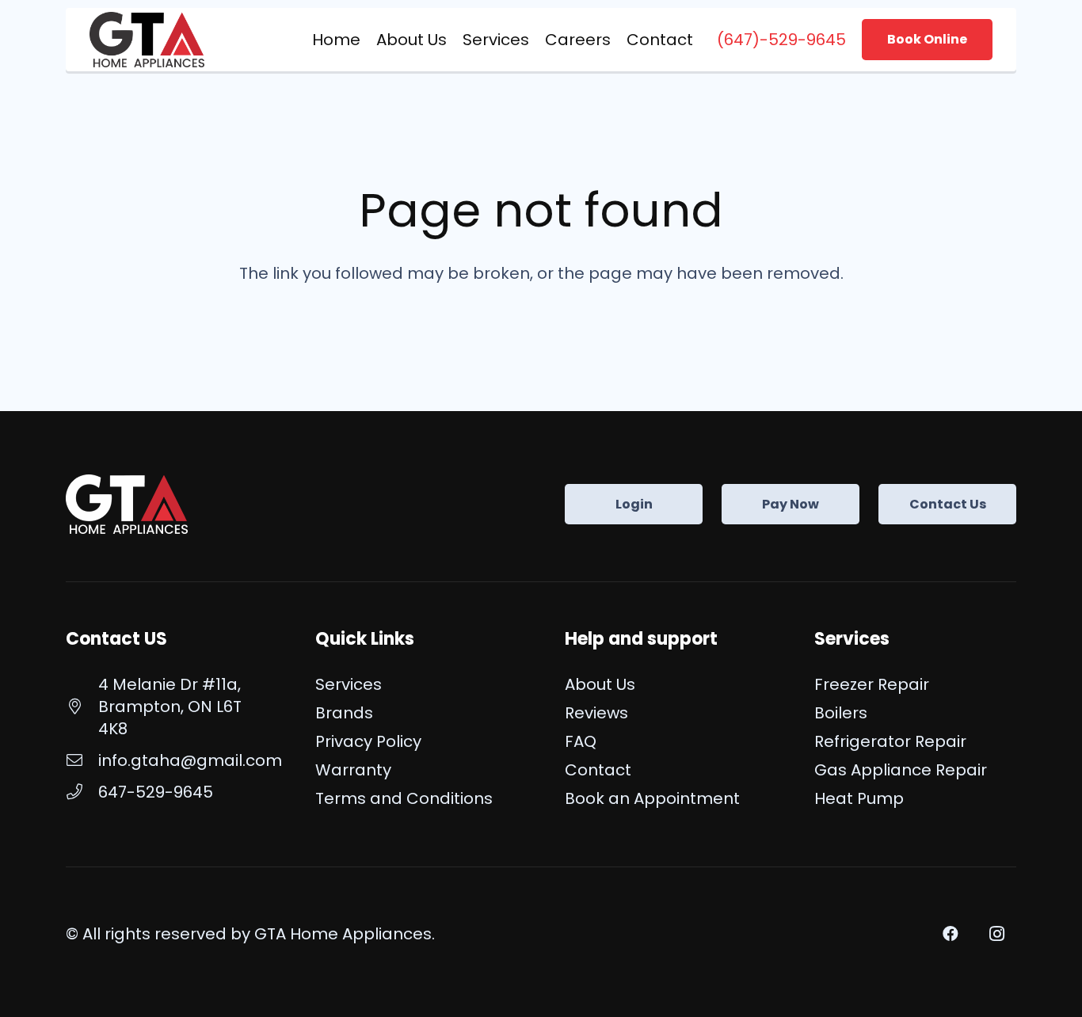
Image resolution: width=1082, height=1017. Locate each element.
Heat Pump (859, 798)
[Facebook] (950, 934)
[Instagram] (996, 934)
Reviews (596, 713)
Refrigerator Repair (890, 741)
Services (348, 684)
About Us (600, 684)
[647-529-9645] (82, 792)
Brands (344, 713)
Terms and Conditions (404, 798)
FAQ (580, 741)
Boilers (840, 713)
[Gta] (147, 39)
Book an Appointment (652, 798)
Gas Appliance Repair (900, 770)
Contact (598, 770)
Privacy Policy (368, 741)
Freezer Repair (871, 684)
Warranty (353, 770)
